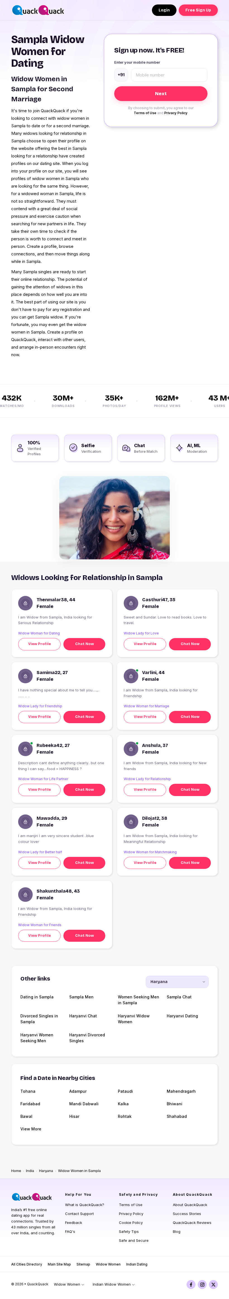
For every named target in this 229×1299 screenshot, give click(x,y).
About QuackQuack (190, 1204)
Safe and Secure (134, 1240)
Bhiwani (174, 1103)
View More (30, 1129)
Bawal (26, 1116)
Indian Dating (136, 1264)
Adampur (78, 1091)
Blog (176, 1231)
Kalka (123, 1103)
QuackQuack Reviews (192, 1222)
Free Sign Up (198, 10)
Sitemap (83, 1264)
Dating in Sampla (37, 996)
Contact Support (79, 1213)
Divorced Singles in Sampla (39, 1018)
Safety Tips (129, 1231)
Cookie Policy (131, 1222)
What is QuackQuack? (84, 1204)
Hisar (74, 1116)
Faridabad (30, 1103)
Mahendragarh (181, 1091)
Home (16, 1171)
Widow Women (108, 1264)
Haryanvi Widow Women (134, 1018)
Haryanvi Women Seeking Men (36, 1037)
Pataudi (125, 1091)
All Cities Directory (26, 1264)
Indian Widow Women (112, 1284)
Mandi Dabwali (84, 1103)
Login (164, 10)
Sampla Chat (179, 996)
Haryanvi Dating (182, 1015)
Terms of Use (145, 113)
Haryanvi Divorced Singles (87, 1037)
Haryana (46, 1171)
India (30, 1171)
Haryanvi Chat (83, 1015)
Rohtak (125, 1116)
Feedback (73, 1222)
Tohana (27, 1091)
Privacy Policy (175, 113)
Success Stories (187, 1213)
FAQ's (70, 1231)
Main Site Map (59, 1264)
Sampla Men (81, 996)
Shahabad (177, 1116)
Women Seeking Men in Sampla (138, 999)
